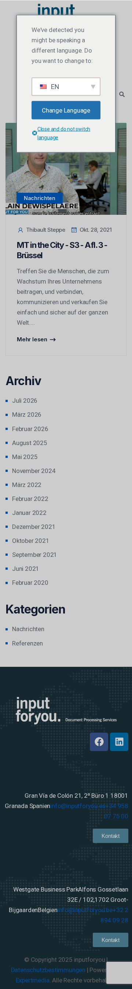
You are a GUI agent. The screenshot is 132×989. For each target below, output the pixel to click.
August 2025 (29, 443)
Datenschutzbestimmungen (48, 970)
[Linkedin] (119, 742)
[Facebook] (99, 742)
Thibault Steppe (45, 229)
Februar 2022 (30, 498)
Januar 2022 (29, 512)
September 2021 (34, 554)
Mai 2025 (24, 456)
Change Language (66, 110)
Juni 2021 (25, 568)
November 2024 (33, 470)
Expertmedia (33, 980)
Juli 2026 (24, 400)
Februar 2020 (30, 582)
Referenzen (27, 643)
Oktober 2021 (31, 540)
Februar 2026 (30, 429)
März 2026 (26, 414)
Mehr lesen (32, 339)
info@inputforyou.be (85, 910)
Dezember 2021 (33, 526)
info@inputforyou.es (77, 806)
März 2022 (26, 484)
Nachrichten (39, 198)
